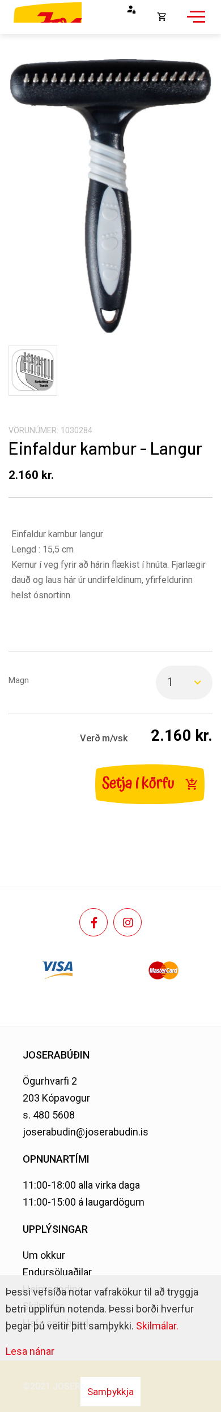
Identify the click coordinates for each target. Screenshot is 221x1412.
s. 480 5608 (49, 1115)
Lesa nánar (30, 1351)
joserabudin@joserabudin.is (85, 1132)
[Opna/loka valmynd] (194, 22)
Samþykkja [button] (110, 1391)
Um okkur (44, 1255)
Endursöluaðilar (57, 1272)
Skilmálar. (157, 1326)
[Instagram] (127, 922)
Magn (18, 680)
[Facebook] (93, 922)
